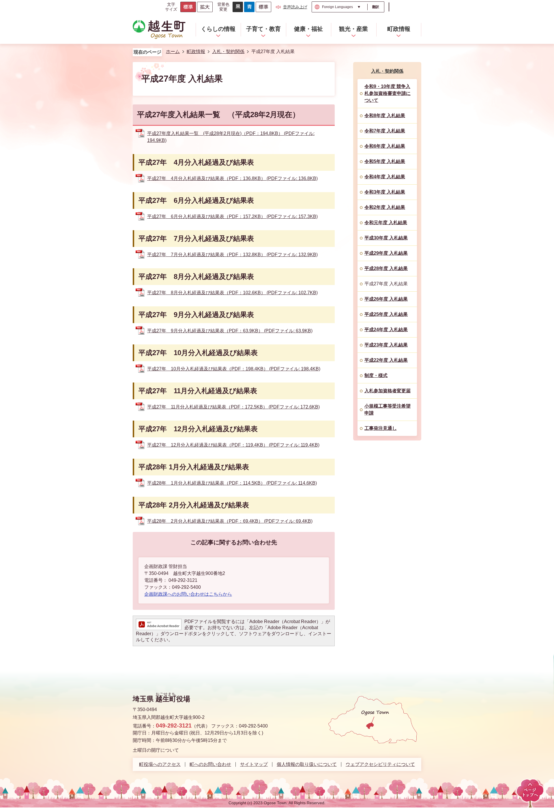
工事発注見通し (380, 428)
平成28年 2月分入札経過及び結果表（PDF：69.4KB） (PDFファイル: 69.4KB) (229, 521)
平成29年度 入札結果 (386, 253)
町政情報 (196, 51)
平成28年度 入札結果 (386, 268)
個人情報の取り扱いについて (307, 764)
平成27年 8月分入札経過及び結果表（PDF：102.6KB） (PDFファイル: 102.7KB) (232, 292)
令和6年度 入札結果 (384, 146)
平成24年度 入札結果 (386, 329)
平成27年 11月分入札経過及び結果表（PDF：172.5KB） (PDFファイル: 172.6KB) (233, 406)
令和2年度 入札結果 (384, 207)
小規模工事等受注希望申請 (387, 409)
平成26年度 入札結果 (386, 299)
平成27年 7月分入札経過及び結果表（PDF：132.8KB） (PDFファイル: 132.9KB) (232, 254)
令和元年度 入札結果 (385, 222)
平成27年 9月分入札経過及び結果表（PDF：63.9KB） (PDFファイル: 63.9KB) (229, 330)
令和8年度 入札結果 (384, 115)
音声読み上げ (295, 7)
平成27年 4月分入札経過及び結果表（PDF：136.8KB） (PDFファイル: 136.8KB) (232, 178)
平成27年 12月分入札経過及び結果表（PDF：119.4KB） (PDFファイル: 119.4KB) (233, 445)
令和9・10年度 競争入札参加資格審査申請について (387, 93)
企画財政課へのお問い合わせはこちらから (188, 594)
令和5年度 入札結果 (384, 161)
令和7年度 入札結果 (384, 130)
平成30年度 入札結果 (386, 237)
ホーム (173, 51)
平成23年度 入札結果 (386, 344)
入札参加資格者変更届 (387, 390)
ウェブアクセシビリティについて (380, 764)
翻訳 (375, 7)
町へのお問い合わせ (210, 764)
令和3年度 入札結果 (384, 192)
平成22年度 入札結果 (386, 360)
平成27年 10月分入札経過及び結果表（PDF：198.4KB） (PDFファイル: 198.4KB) (233, 368)
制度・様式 (376, 375)
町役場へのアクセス (160, 764)
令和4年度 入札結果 (384, 176)
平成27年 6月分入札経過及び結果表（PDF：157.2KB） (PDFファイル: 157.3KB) (232, 216)
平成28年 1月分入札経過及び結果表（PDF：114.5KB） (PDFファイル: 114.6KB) (232, 483)
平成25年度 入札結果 (386, 314)
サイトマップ (254, 764)
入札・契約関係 (228, 51)
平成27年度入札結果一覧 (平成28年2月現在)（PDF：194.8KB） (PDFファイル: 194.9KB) (231, 137)
